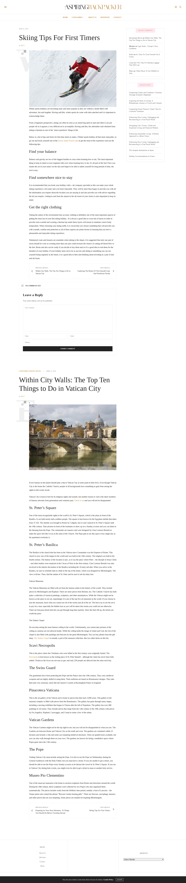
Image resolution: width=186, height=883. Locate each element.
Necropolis (33, 657)
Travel (38, 371)
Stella (131, 54)
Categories (77, 17)
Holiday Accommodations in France (142, 156)
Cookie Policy (108, 880)
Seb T (23, 45)
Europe (32, 371)
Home (65, 17)
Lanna (131, 63)
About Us (92, 17)
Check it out (79, 500)
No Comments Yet (33, 286)
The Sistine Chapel (41, 638)
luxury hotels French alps (68, 141)
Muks (131, 71)
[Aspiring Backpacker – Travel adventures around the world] (93, 7)
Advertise (105, 17)
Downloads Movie (135, 38)
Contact (117, 17)
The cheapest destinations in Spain (141, 150)
